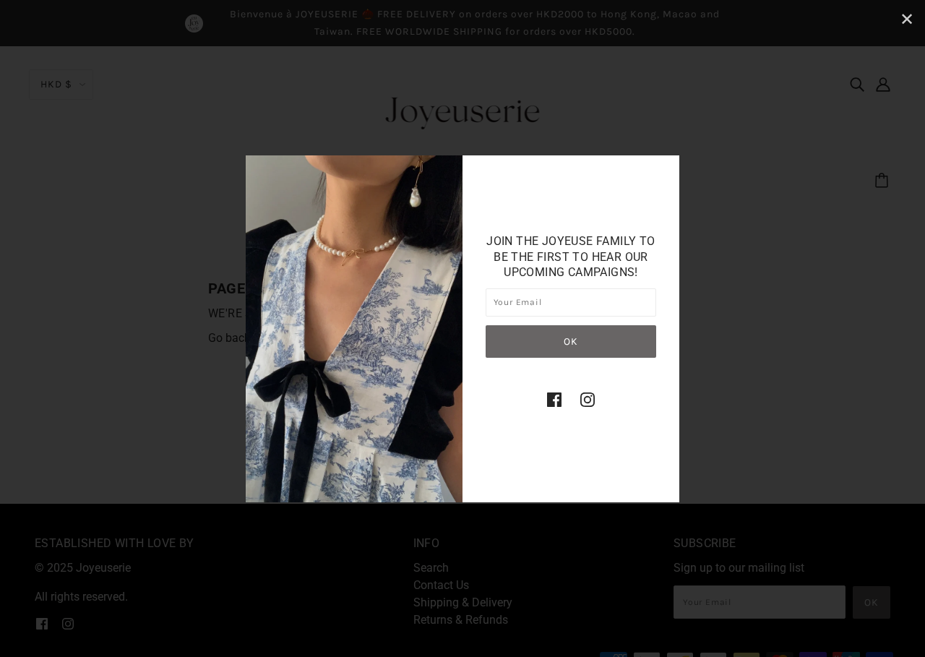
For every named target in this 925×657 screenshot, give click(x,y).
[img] (554, 399)
